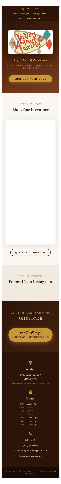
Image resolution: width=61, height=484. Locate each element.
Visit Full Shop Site (32, 252)
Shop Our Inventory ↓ (30, 78)
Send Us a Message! (30, 334)
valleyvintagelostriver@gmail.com (31, 13)
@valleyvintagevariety (32, 18)
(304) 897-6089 (32, 8)
